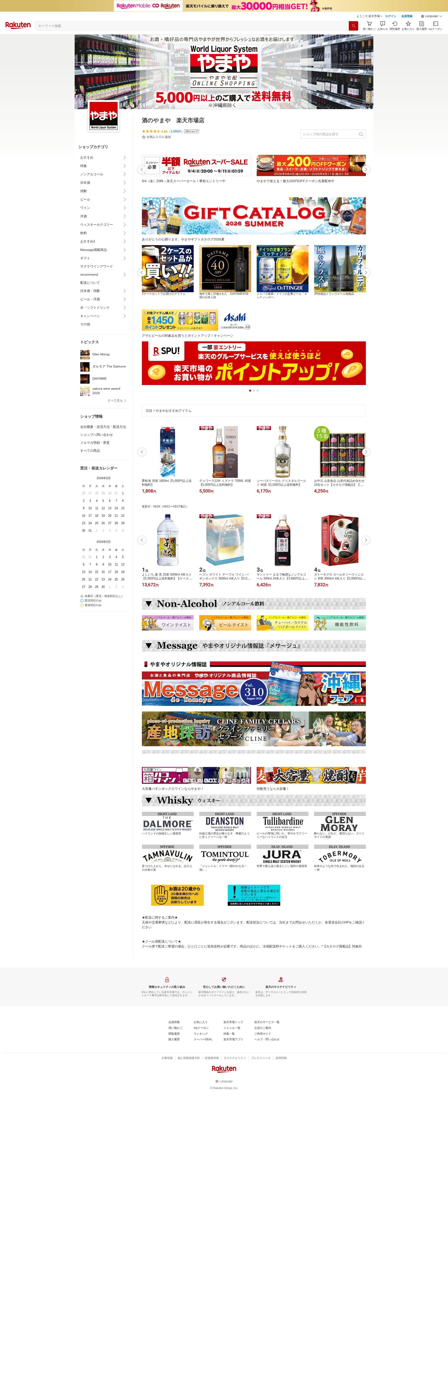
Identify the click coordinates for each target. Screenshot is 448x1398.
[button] (431, 16)
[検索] (353, 26)
